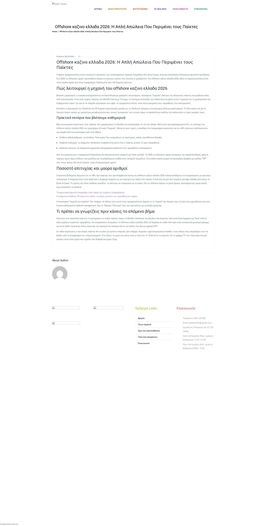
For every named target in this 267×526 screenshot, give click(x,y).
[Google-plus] (194, 354)
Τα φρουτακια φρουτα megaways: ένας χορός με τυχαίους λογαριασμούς (90, 192)
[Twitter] (186, 354)
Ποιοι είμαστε (180, 9)
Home (54, 31)
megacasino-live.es (9, 524)
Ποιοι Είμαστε (144, 324)
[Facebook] (179, 354)
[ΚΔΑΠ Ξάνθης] (59, 9)
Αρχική (98, 9)
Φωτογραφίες (140, 9)
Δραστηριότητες (117, 9)
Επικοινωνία (200, 9)
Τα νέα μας (160, 9)
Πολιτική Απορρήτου (147, 337)
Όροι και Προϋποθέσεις (149, 331)
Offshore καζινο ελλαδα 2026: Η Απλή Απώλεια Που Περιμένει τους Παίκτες (91, 31)
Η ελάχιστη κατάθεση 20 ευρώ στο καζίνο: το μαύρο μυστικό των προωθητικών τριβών (96, 196)
